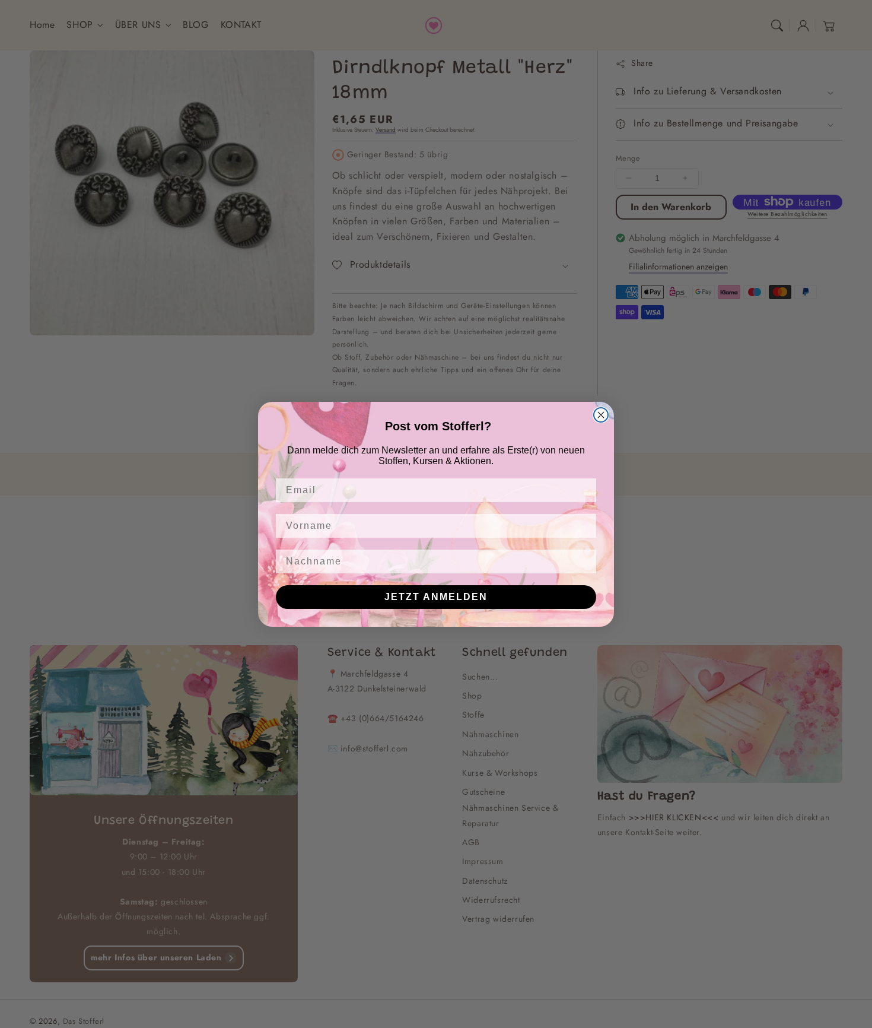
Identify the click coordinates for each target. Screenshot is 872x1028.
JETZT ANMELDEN (436, 597)
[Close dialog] (601, 415)
